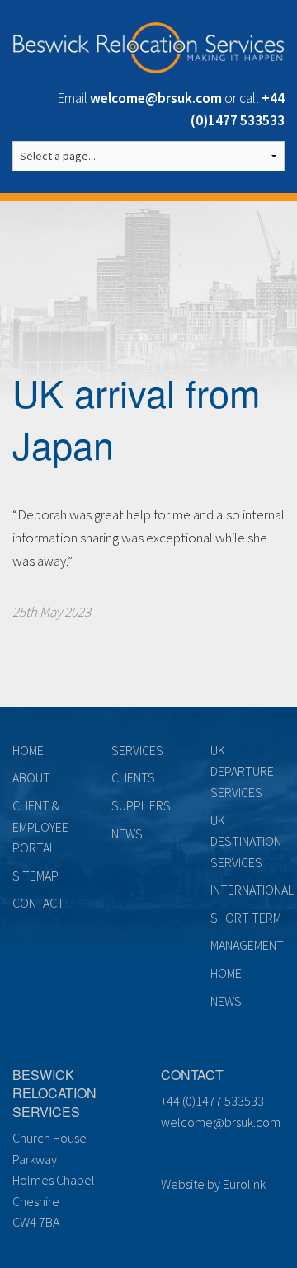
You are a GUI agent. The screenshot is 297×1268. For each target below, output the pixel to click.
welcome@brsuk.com (220, 1122)
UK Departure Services (242, 771)
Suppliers (141, 805)
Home (28, 750)
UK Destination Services (245, 841)
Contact (38, 903)
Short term (245, 917)
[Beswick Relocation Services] (148, 45)
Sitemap (35, 875)
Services (137, 750)
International (252, 889)
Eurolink (244, 1184)
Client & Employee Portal (40, 826)
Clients (133, 777)
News (127, 833)
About (31, 777)
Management (247, 945)
